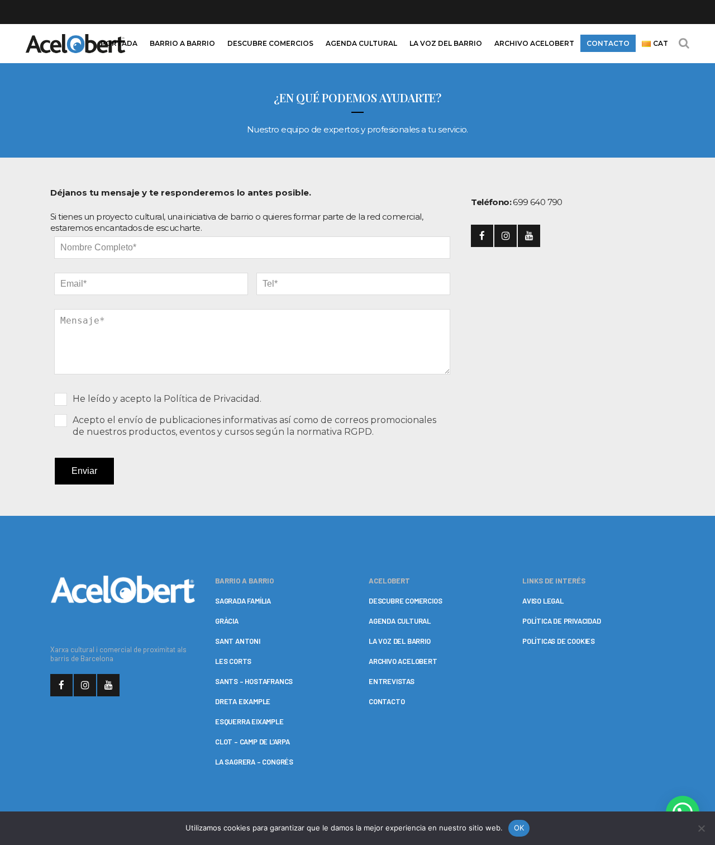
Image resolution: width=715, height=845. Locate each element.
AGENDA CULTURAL (400, 620)
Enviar (84, 471)
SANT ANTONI (237, 641)
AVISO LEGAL (543, 600)
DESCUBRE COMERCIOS (405, 600)
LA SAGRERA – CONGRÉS (254, 761)
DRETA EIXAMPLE (242, 701)
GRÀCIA (227, 620)
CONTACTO (386, 701)
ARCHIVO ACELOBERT (403, 661)
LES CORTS (233, 661)
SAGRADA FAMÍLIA (243, 600)
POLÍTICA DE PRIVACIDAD (561, 620)
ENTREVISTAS (391, 681)
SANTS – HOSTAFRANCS (254, 681)
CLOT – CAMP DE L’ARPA (252, 741)
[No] (701, 828)
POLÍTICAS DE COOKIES (558, 641)
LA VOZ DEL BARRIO (400, 641)
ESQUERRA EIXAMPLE (249, 721)
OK (519, 827)
